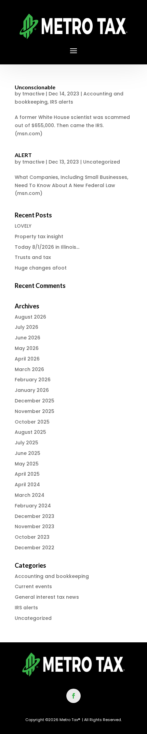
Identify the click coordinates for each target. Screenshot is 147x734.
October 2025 (32, 421)
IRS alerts (61, 101)
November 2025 (34, 411)
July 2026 (26, 327)
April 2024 (27, 484)
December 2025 (34, 400)
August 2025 (30, 432)
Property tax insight (39, 236)
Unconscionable (35, 87)
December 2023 (34, 516)
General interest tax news (47, 597)
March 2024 (29, 495)
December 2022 (34, 547)
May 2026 (27, 348)
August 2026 (30, 317)
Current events (33, 586)
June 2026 (27, 337)
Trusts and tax (33, 257)
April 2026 (27, 358)
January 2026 (32, 390)
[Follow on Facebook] (73, 696)
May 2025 (27, 463)
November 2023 (34, 526)
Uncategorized (101, 161)
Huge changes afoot (41, 267)
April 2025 (27, 474)
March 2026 (29, 369)
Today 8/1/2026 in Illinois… (47, 247)
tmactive (33, 93)
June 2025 (27, 453)
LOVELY (23, 226)
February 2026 (33, 379)
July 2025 (26, 442)
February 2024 (33, 505)
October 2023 (32, 537)
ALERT (23, 155)
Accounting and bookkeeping (52, 576)
